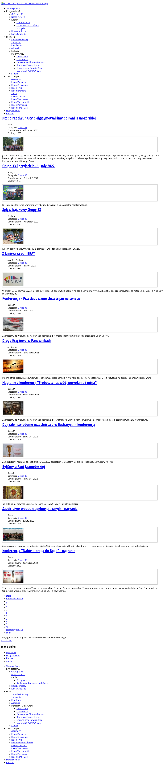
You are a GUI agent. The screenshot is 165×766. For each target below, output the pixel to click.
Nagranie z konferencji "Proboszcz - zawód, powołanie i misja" (49, 382)
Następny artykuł (14, 629)
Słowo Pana (22, 56)
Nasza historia (18, 16)
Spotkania (16, 42)
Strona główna (13, 8)
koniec (9, 632)
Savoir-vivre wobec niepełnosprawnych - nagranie (39, 508)
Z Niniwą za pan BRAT (18, 253)
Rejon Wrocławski (19, 99)
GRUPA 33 (16, 79)
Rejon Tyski (16, 87)
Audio (9, 661)
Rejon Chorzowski (19, 85)
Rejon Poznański (19, 104)
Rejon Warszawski (20, 102)
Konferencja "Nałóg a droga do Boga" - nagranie (38, 550)
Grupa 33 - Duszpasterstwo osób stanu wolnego (24, 3)
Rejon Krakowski (19, 96)
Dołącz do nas (13, 110)
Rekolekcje (16, 45)
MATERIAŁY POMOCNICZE (28, 70)
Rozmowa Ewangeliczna (27, 65)
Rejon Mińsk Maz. (19, 107)
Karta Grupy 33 (18, 34)
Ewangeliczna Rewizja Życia (29, 68)
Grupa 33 (22, 127)
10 (7, 627)
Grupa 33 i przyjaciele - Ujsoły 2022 (28, 165)
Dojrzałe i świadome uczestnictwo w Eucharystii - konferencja (48, 424)
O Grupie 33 (17, 14)
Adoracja (15, 48)
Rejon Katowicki (19, 82)
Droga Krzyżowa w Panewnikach (26, 340)
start (8, 595)
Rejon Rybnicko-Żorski (22, 742)
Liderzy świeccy (18, 31)
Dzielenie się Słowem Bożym (30, 62)
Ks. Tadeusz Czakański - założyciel (32, 683)
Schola (14, 73)
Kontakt (10, 113)
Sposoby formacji (19, 39)
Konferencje (22, 59)
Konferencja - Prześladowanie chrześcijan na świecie (41, 298)
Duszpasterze (23, 22)
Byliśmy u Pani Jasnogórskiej (23, 466)
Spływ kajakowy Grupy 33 (21, 209)
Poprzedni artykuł (14, 598)
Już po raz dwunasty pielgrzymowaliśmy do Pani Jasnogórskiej (49, 118)
